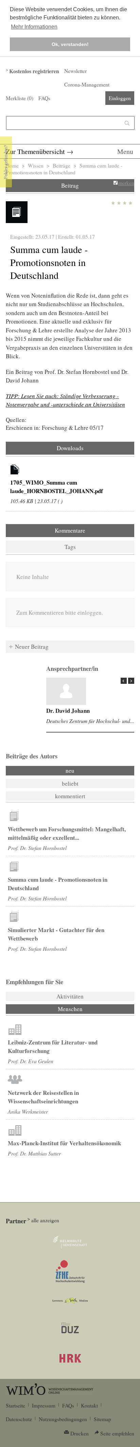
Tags (70, 547)
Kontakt (89, 1405)
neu (70, 770)
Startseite (15, 1405)
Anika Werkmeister (28, 1111)
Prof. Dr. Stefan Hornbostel (37, 847)
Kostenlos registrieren (34, 71)
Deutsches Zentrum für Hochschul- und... (90, 720)
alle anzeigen (45, 1220)
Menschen (88, 1009)
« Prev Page (124, 681)
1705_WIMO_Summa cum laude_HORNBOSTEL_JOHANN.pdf (56, 486)
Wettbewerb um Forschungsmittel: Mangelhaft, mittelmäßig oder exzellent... (67, 833)
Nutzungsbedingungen (63, 1419)
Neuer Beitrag (32, 646)
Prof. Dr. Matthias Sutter (34, 1153)
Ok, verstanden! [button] (70, 44)
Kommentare (70, 530)
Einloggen (120, 98)
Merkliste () (19, 98)
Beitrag (70, 185)
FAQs (44, 98)
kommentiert (70, 796)
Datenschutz (19, 1419)
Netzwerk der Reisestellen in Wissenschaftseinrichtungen (43, 1096)
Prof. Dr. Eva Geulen (30, 1061)
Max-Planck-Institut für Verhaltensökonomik (64, 1143)
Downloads (70, 448)
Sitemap (102, 1419)
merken (126, 182)
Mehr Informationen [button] (34, 27)
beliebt (70, 783)
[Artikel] (15, 470)
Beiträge (61, 165)
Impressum (43, 1405)
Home (12, 165)
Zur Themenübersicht (35, 151)
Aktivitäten (70, 996)
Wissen (35, 165)
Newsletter (75, 70)
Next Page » (131, 681)
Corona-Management (86, 84)
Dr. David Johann (68, 710)
